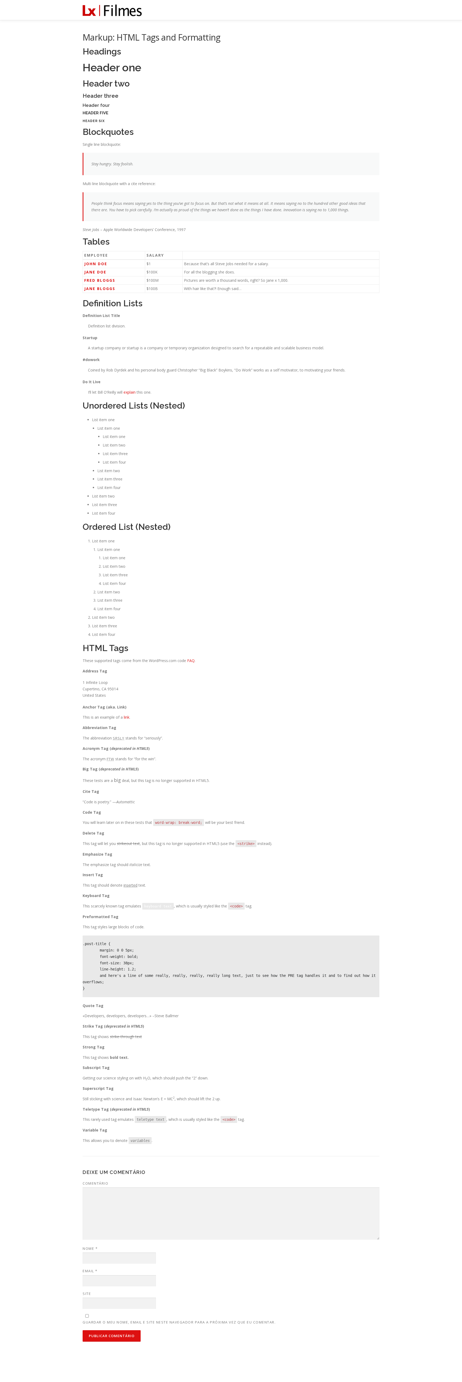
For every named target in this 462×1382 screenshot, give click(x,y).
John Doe (95, 263)
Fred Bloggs (99, 280)
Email (90, 1271)
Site (87, 1293)
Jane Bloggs (99, 288)
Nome (90, 1248)
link (126, 717)
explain (130, 392)
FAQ (191, 660)
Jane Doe (95, 272)
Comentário (95, 1183)
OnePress (246, 1369)
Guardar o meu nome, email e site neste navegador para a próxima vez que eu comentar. (179, 1322)
